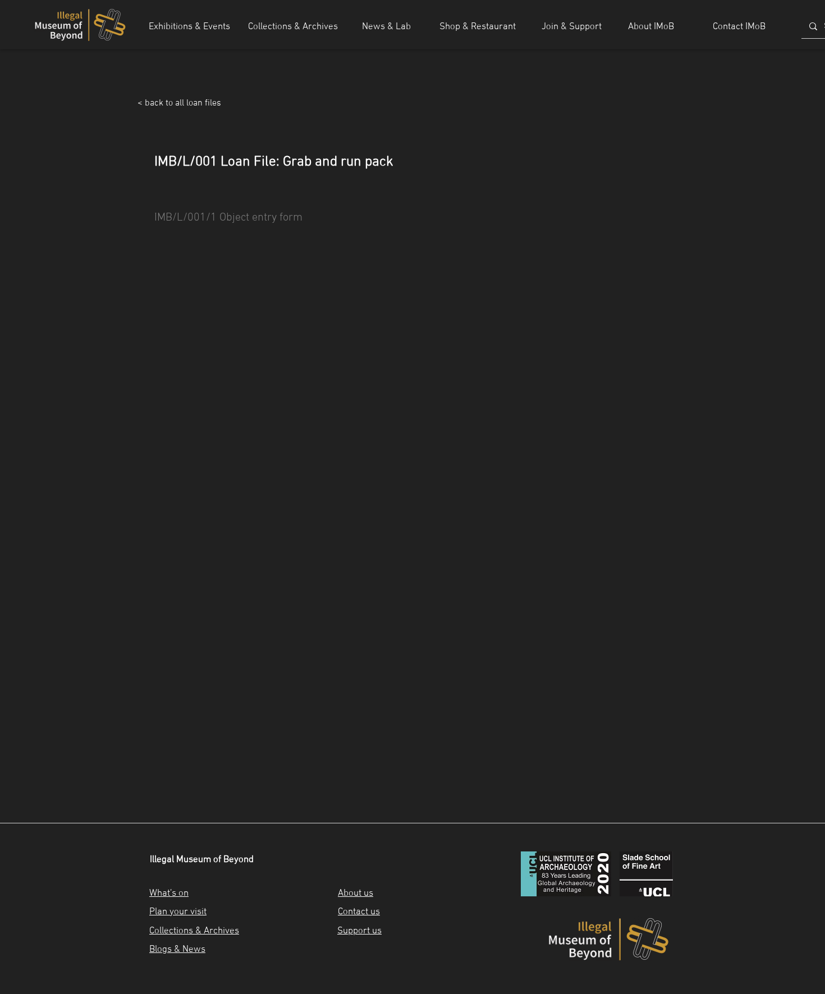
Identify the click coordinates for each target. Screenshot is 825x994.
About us (355, 893)
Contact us (359, 912)
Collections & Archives (194, 931)
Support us (359, 931)
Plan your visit (178, 912)
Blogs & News (177, 949)
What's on (169, 893)
